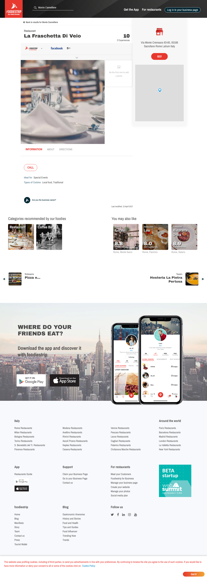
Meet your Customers (121, 474)
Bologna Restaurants (24, 436)
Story (16, 527)
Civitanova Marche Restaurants (126, 449)
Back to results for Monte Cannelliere (42, 22)
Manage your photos (120, 491)
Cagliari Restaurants (120, 441)
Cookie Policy (88, 566)
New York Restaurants (169, 449)
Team (17, 531)
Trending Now (69, 535)
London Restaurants (168, 441)
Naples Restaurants (72, 445)
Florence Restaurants (24, 449)
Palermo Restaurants (121, 445)
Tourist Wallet (20, 544)
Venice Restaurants (120, 428)
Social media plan (119, 495)
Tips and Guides (70, 527)
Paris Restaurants (167, 428)
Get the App (131, 9)
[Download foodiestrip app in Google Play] (31, 386)
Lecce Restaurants (119, 436)
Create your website (120, 487)
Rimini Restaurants (72, 436)
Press (17, 540)
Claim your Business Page (75, 474)
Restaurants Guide (23, 474)
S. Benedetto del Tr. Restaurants (29, 445)
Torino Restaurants (23, 441)
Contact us (68, 482)
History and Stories (72, 518)
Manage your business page (124, 482)
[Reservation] (21, 483)
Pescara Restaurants (121, 432)
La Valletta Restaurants (170, 445)
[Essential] (21, 490)
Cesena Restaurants (72, 449)
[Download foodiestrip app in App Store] (64, 386)
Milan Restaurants (23, 432)
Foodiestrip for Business (122, 478)
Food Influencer (70, 531)
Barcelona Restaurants (169, 432)
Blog (16, 518)
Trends (66, 540)
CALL (30, 167)
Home (17, 514)
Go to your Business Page (75, 478)
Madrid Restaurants (168, 436)
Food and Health (70, 523)
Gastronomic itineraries (74, 514)
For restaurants (151, 9)
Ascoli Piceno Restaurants (75, 441)
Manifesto (19, 523)
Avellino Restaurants (72, 432)
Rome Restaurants (23, 428)
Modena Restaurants (72, 428)
